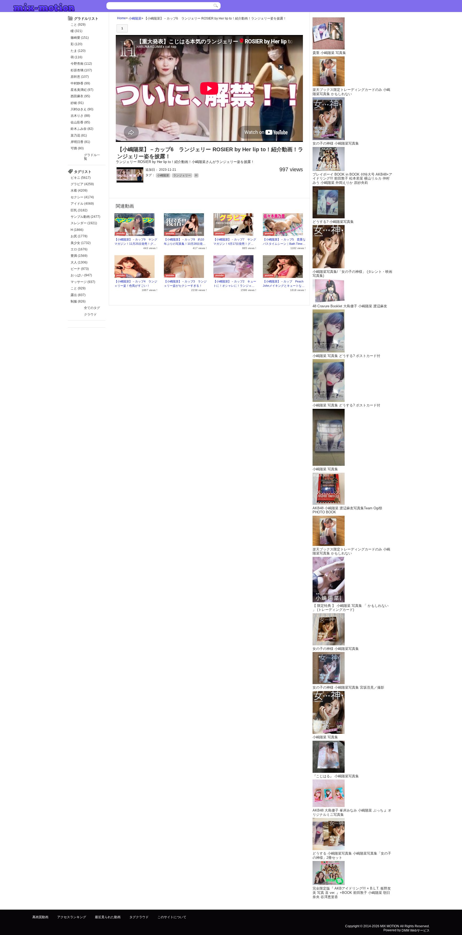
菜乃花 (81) (79, 135)
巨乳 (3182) (79, 210)
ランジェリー (182, 175)
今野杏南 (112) (81, 63)
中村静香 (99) (80, 83)
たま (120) (78, 51)
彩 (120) (76, 44)
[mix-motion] (44, 6)
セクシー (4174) (82, 197)
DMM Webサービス (416, 930)
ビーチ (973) (80, 269)
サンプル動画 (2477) (85, 217)
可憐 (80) (77, 148)
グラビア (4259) (82, 184)
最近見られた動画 (108, 917)
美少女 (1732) (81, 243)
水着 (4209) (79, 190)
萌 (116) (76, 57)
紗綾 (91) (77, 103)
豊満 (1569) (79, 256)
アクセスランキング (71, 917)
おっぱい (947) (81, 275)
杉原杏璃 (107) (81, 70)
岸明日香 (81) (80, 142)
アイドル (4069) (82, 203)
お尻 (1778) (79, 236)
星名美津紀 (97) (82, 90)
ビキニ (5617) (81, 178)
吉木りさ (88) (80, 116)
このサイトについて (171, 917)
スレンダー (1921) (84, 223)
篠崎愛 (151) (80, 38)
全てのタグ (92, 308)
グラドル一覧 (92, 157)
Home (121, 18)
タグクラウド (139, 917)
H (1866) (77, 230)
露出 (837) (78, 295)
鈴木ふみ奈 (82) (82, 129)
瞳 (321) (76, 31)
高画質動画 (40, 917)
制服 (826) (78, 301)
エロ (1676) (79, 249)
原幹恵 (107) (80, 77)
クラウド (90, 314)
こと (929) (78, 24)
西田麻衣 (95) (80, 96)
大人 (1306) (79, 262)
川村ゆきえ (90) (82, 109)
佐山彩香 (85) (80, 122)
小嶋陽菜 (135, 18)
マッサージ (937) (83, 282)
